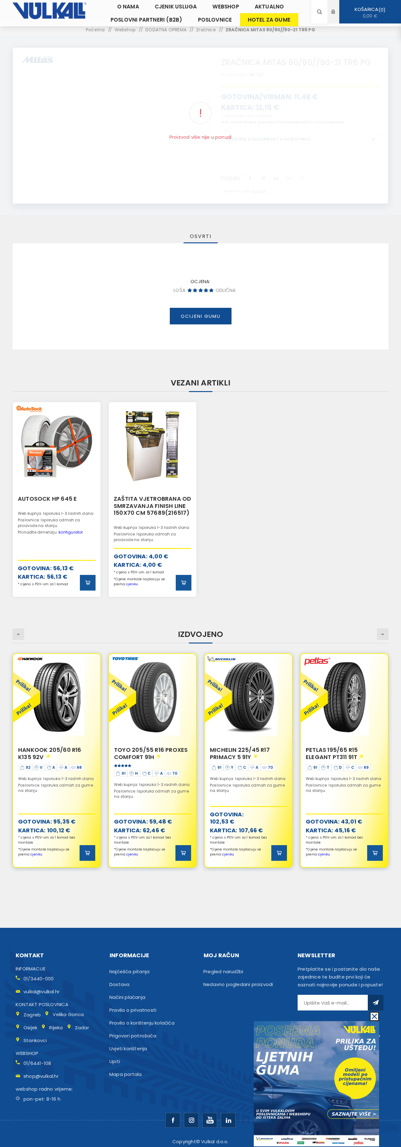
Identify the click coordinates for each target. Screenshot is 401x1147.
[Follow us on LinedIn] (228, 1120)
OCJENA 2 (195, 290)
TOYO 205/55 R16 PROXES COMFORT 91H (55, 753)
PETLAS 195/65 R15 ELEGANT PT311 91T (236, 753)
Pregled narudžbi (223, 971)
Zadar (82, 1027)
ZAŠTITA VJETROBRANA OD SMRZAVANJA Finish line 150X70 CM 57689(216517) (152, 506)
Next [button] (382, 634)
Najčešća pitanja (129, 971)
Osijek (30, 1027)
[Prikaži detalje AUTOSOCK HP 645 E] (57, 446)
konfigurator (71, 532)
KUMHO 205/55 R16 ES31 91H (340, 753)
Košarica (369, 12)
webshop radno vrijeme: (44, 1089)
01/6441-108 (37, 1063)
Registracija (338, 17)
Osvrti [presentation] (200, 236)
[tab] (201, 236)
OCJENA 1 (189, 290)
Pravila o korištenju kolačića (141, 1023)
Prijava (338, 5)
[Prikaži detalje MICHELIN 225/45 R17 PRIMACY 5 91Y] (152, 697)
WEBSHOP (27, 1053)
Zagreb (32, 1014)
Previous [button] (18, 634)
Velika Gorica (68, 1014)
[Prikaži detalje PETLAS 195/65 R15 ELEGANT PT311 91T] (248, 697)
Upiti (114, 1061)
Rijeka (56, 1027)
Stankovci (35, 1040)
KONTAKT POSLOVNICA (42, 1004)
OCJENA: (200, 281)
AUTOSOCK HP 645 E (47, 499)
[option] (57, 499)
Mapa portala (125, 1074)
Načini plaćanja (127, 997)
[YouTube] (209, 1120)
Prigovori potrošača (132, 1035)
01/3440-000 (38, 978)
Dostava (119, 984)
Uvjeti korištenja (128, 1048)
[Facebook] (172, 1120)
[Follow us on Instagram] (191, 1120)
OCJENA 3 (200, 290)
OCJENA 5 (211, 290)
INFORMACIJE (30, 968)
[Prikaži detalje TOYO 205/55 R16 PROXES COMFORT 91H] (56, 697)
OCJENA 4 (206, 290)
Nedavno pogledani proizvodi (238, 984)
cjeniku (132, 584)
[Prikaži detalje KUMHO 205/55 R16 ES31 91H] (344, 697)
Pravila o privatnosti (132, 1010)
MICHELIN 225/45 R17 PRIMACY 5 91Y (144, 753)
